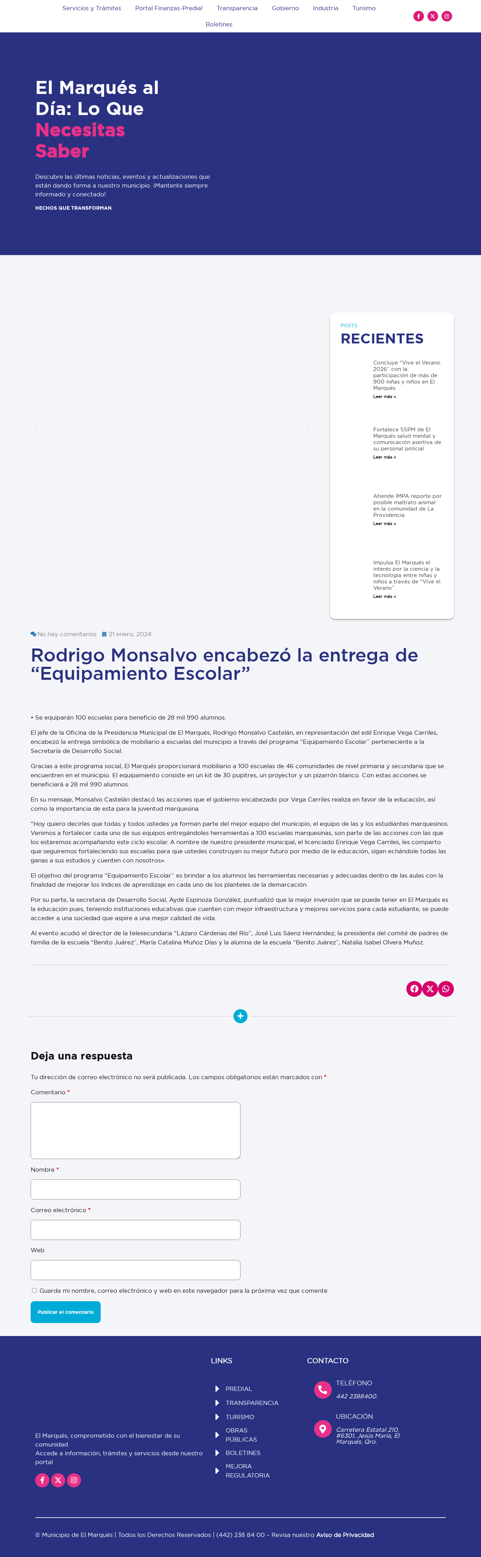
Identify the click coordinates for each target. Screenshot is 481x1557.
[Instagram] (447, 16)
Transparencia (237, 8)
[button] (35, 428)
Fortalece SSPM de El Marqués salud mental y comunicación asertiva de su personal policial (407, 439)
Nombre (45, 1169)
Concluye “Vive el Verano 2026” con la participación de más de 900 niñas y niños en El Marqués (407, 375)
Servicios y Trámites (91, 8)
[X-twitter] (432, 16)
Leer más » (384, 396)
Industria (325, 8)
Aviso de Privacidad (345, 1534)
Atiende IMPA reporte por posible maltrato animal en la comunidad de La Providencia (407, 505)
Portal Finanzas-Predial (168, 8)
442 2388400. (356, 1396)
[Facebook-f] (418, 16)
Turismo (364, 8)
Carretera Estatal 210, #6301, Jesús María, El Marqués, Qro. (367, 1435)
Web (37, 1250)
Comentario (50, 1092)
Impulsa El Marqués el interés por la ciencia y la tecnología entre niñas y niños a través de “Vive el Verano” (407, 575)
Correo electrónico (60, 1210)
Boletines (219, 24)
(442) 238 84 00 (241, 1534)
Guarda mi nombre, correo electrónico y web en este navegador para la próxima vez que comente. (184, 1290)
